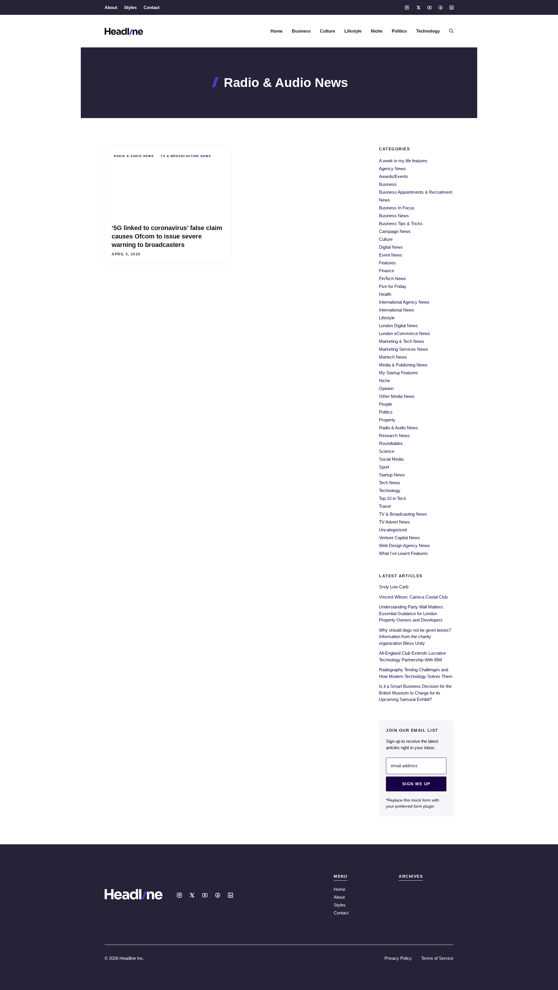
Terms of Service (437, 958)
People (385, 404)
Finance (386, 270)
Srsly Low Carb (393, 586)
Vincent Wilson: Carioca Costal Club (413, 596)
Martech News (393, 357)
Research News (394, 435)
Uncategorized (393, 529)
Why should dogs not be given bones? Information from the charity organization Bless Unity (415, 637)
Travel (385, 506)
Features (387, 262)
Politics (399, 31)
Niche (376, 31)
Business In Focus (396, 207)
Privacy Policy (398, 958)
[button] (448, 31)
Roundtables (391, 443)
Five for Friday (392, 286)
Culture (327, 31)
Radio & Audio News (134, 156)
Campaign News (395, 231)
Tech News (389, 482)
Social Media (391, 459)
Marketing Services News (403, 349)
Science (386, 451)
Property (387, 419)
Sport (384, 466)
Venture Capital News (399, 537)
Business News (394, 215)
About (111, 7)
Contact (152, 7)
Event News (390, 254)
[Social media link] (407, 7)
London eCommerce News (404, 333)
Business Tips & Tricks (401, 223)
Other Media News (397, 396)
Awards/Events (393, 176)
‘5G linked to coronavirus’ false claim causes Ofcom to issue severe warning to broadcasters (167, 236)
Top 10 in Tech (392, 498)
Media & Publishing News (403, 364)
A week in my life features (403, 160)
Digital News (391, 247)
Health (385, 294)
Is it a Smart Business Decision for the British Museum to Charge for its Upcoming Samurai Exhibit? (415, 693)
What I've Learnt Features (403, 553)
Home (276, 31)
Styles (130, 7)
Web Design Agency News (404, 545)
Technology (428, 31)
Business (301, 31)
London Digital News (398, 325)
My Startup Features (398, 372)
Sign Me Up (416, 783)
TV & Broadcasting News (186, 156)
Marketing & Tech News (401, 341)
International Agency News (404, 302)
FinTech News (392, 278)
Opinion (386, 388)
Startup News (392, 474)
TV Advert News (394, 521)
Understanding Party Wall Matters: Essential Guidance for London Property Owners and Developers (411, 613)
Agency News (392, 168)
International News (396, 309)
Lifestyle (353, 31)
